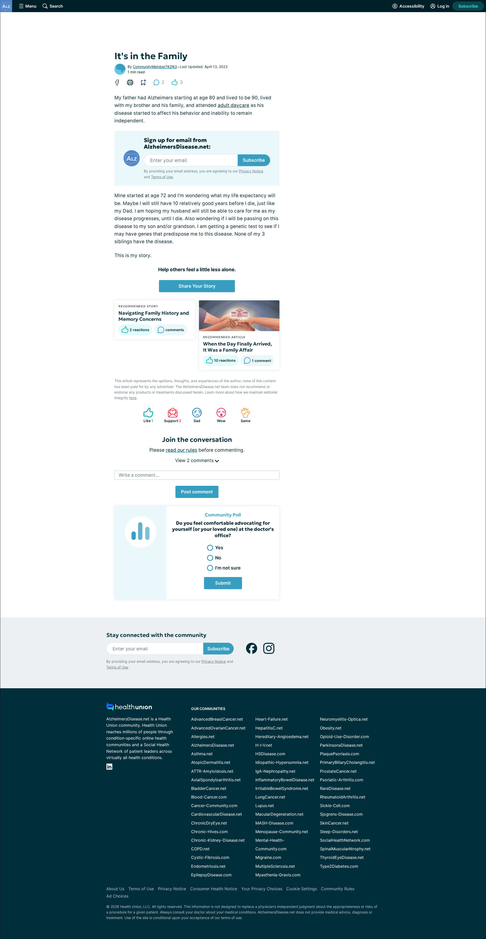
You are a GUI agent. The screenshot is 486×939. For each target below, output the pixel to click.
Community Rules (337, 888)
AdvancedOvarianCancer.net (218, 727)
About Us (115, 888)
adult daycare (233, 105)
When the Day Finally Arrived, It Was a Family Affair (237, 347)
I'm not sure (228, 567)
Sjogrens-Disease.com (341, 814)
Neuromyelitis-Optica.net (344, 719)
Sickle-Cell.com (335, 805)
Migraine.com (268, 857)
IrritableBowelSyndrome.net (281, 788)
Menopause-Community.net (281, 831)
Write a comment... (139, 475)
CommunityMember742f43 (155, 66)
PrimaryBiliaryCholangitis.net (347, 762)
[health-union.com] (129, 708)
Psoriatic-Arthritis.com (341, 779)
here (132, 398)
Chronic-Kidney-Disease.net (218, 840)
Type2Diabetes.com (339, 866)
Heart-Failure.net (271, 719)
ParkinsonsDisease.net (341, 745)
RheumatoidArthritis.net (342, 796)
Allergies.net (203, 736)
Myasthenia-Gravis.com (277, 874)
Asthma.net (202, 753)
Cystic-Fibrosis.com (210, 857)
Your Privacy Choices (261, 888)
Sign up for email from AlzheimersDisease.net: (177, 143)
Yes (219, 547)
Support (172, 415)
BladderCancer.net (208, 788)
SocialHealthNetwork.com (345, 840)
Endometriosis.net (208, 866)
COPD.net (200, 848)
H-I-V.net (263, 745)
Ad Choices (117, 896)
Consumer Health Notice (213, 888)
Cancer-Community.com (214, 805)
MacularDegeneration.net (279, 814)
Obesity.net (330, 727)
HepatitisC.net (269, 727)
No (218, 557)
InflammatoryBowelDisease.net (284, 779)
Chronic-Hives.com (209, 831)
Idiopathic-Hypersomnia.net (282, 762)
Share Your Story (196, 286)
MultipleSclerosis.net (275, 866)
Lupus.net (264, 805)
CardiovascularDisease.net (216, 814)
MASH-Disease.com (274, 823)
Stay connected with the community (156, 635)
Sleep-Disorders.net (339, 831)
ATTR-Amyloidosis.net (212, 771)
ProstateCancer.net (338, 771)
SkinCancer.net (334, 823)
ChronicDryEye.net (209, 823)
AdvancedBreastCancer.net (217, 719)
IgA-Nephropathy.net (275, 771)
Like (145, 415)
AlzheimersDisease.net (212, 745)
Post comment (197, 491)
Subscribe (468, 6)
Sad (193, 415)
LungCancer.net (270, 796)
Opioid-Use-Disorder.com (344, 736)
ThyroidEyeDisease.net (342, 857)
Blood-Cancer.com (209, 796)
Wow (218, 415)
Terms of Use (162, 177)
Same (242, 415)
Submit (223, 583)
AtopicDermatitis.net (210, 762)
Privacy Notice (251, 171)
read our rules (181, 450)
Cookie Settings (301, 888)
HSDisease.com (270, 753)
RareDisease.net (335, 788)
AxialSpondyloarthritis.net (216, 779)
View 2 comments (195, 460)
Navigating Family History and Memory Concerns (153, 316)
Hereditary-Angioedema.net (282, 736)
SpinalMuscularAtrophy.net (345, 848)
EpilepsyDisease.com (211, 874)
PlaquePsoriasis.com (339, 753)
